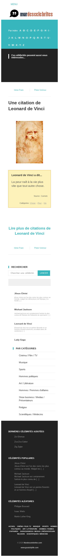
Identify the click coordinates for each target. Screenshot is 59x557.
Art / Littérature (26, 383)
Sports (22, 369)
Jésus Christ (20, 293)
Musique (23, 362)
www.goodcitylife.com (29, 548)
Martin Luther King (22, 516)
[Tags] (38, 282)
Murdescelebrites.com (33, 543)
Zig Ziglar (18, 447)
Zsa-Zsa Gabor (21, 442)
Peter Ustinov (40, 90)
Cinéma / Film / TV (28, 355)
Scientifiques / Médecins (31, 414)
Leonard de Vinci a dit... (26, 175)
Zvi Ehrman (19, 437)
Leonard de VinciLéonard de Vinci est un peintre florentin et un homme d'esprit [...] (31, 487)
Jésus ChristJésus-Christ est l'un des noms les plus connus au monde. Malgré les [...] (31, 466)
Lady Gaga (20, 340)
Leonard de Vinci (26, 108)
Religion (23, 407)
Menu (14, 4)
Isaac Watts (19, 511)
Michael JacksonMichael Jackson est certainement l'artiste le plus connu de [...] (29, 476)
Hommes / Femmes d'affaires (33, 390)
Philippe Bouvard (21, 506)
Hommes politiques (28, 376)
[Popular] (21, 282)
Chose (33, 203)
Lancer (44, 273)
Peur (40, 203)
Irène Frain (18, 90)
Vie (45, 203)
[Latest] (29, 282)
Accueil (11, 526)
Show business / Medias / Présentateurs (37, 531)
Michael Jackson (23, 309)
